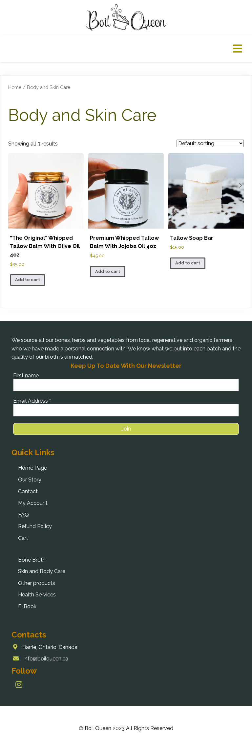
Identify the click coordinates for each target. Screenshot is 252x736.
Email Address (32, 401)
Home (14, 87)
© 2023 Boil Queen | (80, 713)
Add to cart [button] (27, 279)
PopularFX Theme (127, 713)
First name (26, 375)
